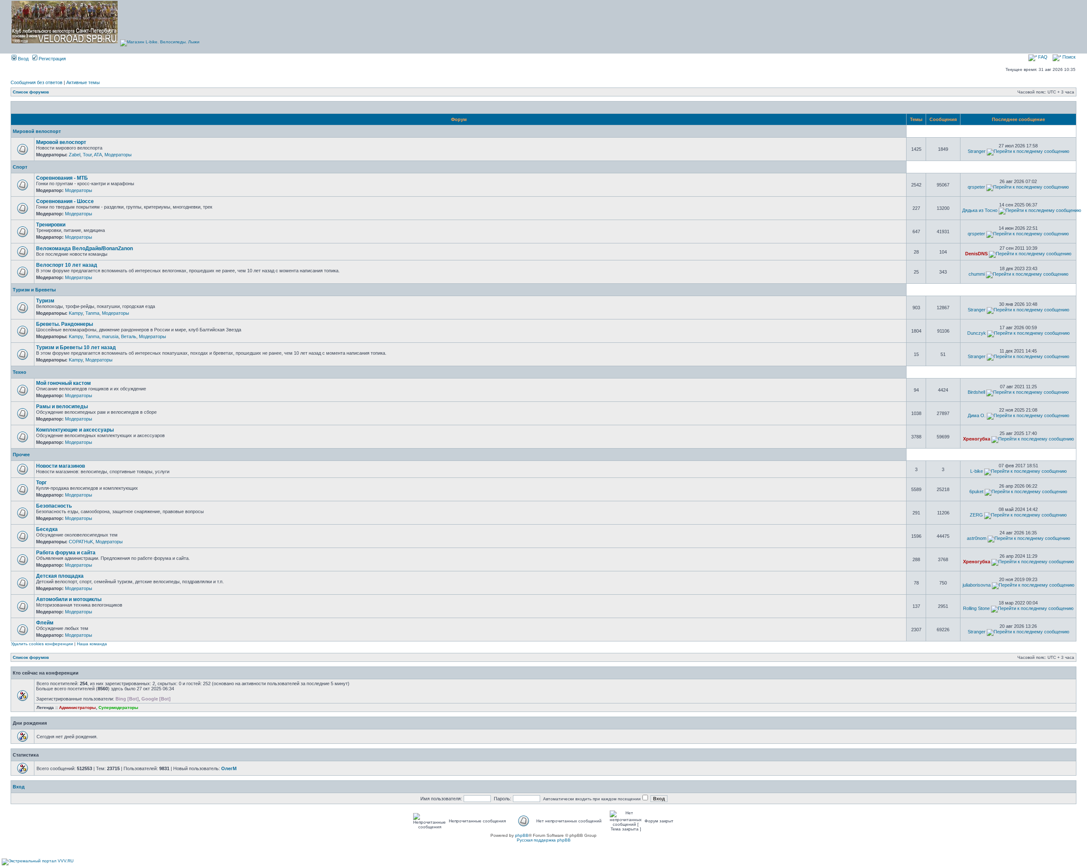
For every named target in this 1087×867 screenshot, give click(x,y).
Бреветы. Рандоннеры (64, 324)
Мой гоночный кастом (63, 383)
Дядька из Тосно (979, 210)
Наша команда (92, 643)
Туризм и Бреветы (34, 289)
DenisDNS (976, 253)
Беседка (47, 529)
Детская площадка (60, 576)
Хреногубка (976, 438)
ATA (98, 154)
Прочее (21, 454)
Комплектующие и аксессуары (75, 430)
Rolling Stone (976, 608)
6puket (976, 491)
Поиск (1068, 56)
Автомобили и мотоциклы (68, 599)
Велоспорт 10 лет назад (66, 265)
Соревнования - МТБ (62, 178)
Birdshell (976, 392)
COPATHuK (81, 541)
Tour (87, 154)
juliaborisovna (977, 584)
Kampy (76, 313)
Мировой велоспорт (37, 131)
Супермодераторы (118, 707)
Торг (41, 483)
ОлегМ (229, 768)
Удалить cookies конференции (42, 643)
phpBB (522, 835)
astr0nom (976, 538)
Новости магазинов (60, 466)
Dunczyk (976, 333)
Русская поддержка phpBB (544, 840)
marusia (110, 336)
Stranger (977, 151)
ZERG (976, 514)
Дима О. (977, 415)
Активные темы (83, 82)
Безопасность (54, 506)
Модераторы (118, 154)
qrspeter (976, 186)
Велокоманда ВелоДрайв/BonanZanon (84, 248)
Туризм (45, 301)
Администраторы (77, 707)
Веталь (128, 336)
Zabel (74, 154)
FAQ (1042, 56)
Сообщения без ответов (36, 82)
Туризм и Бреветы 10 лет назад (76, 347)
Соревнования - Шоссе (65, 201)
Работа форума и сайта (66, 553)
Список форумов (31, 92)
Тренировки (50, 225)
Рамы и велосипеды (62, 406)
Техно (19, 372)
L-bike (976, 471)
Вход (22, 58)
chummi (977, 274)
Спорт (20, 166)
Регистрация (51, 58)
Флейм (45, 623)
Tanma (92, 313)
